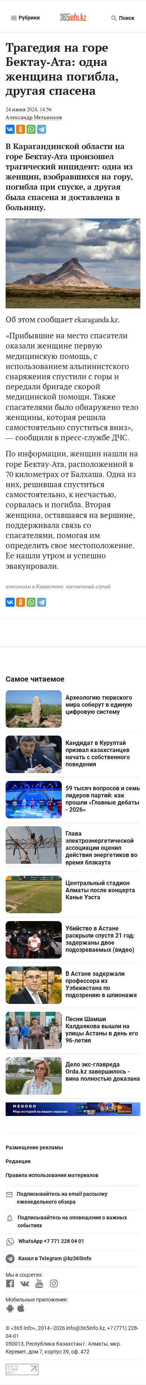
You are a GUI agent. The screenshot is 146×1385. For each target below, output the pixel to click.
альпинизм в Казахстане (34, 586)
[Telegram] (41, 129)
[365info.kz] (73, 17)
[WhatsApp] (31, 129)
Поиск (126, 18)
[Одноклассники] (20, 129)
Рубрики (29, 18)
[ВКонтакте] (10, 129)
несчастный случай (88, 586)
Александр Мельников (34, 117)
